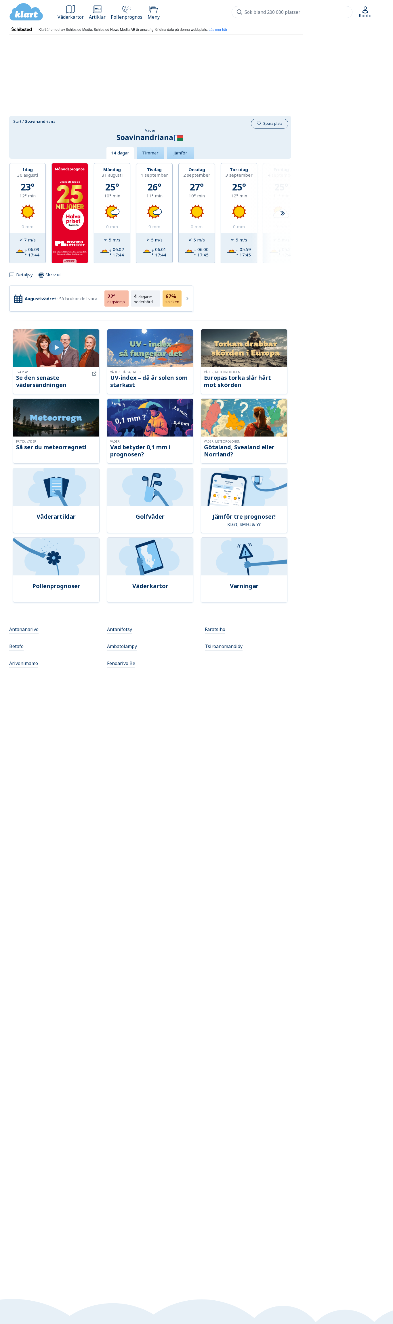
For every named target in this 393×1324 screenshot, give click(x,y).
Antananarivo (24, 629)
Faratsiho (215, 629)
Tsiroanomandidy (224, 646)
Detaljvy (24, 274)
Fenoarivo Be (121, 663)
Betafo (16, 646)
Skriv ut (52, 274)
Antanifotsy (119, 629)
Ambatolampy (122, 646)
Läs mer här (218, 29)
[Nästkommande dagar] (282, 213)
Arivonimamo (23, 663)
